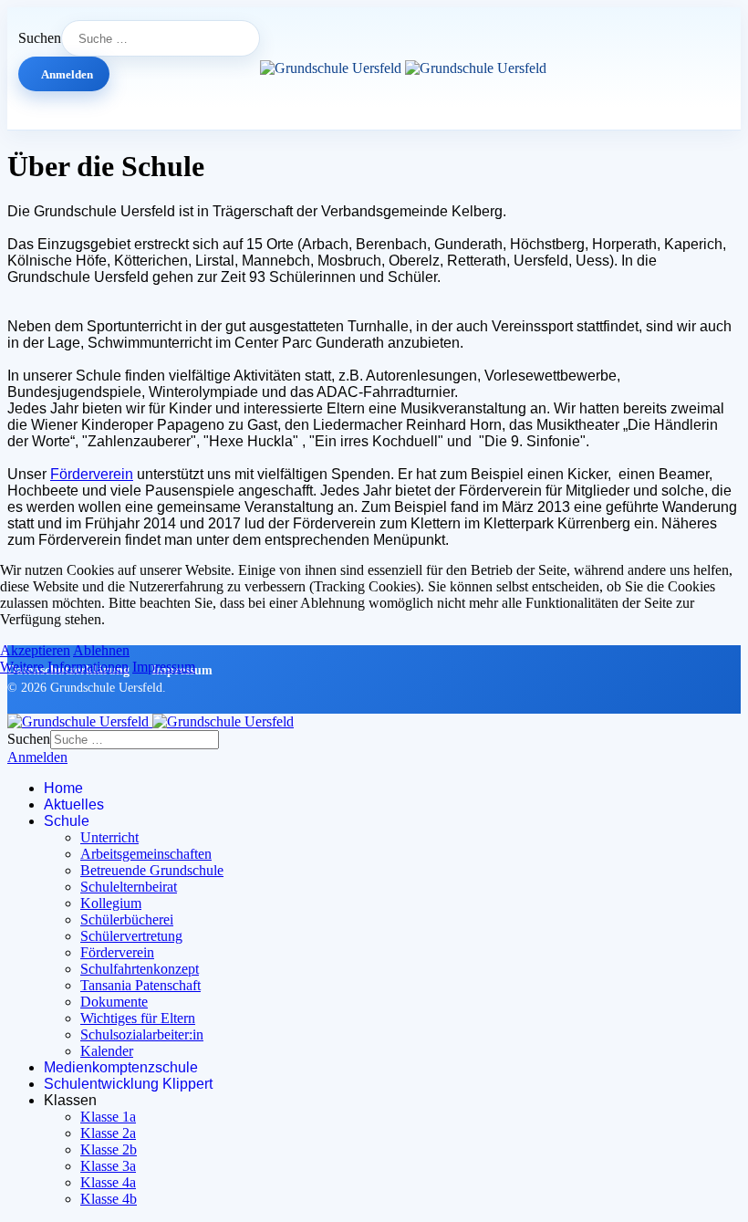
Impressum (163, 666)
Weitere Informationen (64, 666)
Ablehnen (101, 650)
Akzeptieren (35, 650)
